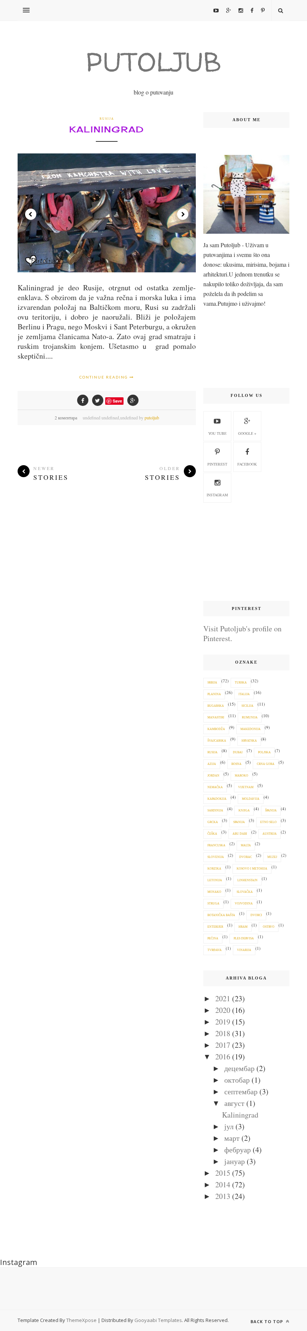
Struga (213, 903)
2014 (222, 1184)
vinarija (244, 950)
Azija (211, 764)
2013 (222, 1196)
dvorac (245, 857)
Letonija (214, 880)
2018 (222, 1033)
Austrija (269, 833)
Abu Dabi (239, 833)
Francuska (216, 845)
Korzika (214, 868)
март (232, 1138)
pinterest (217, 464)
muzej (272, 857)
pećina (212, 938)
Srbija (212, 682)
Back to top (267, 1321)
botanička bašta (221, 915)
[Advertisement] (246, 552)
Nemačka (215, 787)
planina (214, 694)
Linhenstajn (247, 880)
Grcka (212, 822)
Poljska (264, 752)
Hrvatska (249, 740)
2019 (222, 1022)
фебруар (237, 1150)
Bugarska (215, 706)
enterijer (215, 926)
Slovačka (245, 892)
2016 (222, 1057)
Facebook (247, 464)
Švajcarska (216, 740)
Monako (214, 892)
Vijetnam (245, 787)
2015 (222, 1173)
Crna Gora (265, 764)
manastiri (215, 717)
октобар (237, 1080)
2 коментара (66, 418)
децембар (239, 1068)
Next (182, 214)
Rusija (107, 118)
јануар (234, 1161)
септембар (241, 1091)
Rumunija (250, 717)
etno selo (268, 822)
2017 (222, 1045)
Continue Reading (104, 377)
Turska (241, 682)
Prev (30, 214)
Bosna (236, 764)
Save (117, 401)
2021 (222, 998)
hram (242, 926)
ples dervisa (244, 938)
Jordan (213, 775)
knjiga (244, 810)
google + (247, 433)
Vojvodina (244, 903)
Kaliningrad (106, 129)
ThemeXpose (81, 1320)
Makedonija (250, 729)
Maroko (241, 775)
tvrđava (214, 950)
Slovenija (215, 857)
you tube (217, 433)
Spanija (239, 822)
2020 (222, 1010)
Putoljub (153, 62)
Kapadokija (217, 799)
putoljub (152, 418)
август (234, 1103)
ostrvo (268, 926)
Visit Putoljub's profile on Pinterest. (242, 633)
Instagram (217, 494)
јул (229, 1126)
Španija (271, 810)
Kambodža (216, 729)
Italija (244, 694)
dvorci (256, 915)
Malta (246, 845)
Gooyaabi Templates (158, 1320)
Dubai (238, 752)
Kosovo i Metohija (252, 868)
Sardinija (215, 810)
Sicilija (247, 706)
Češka (212, 833)
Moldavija (250, 799)
